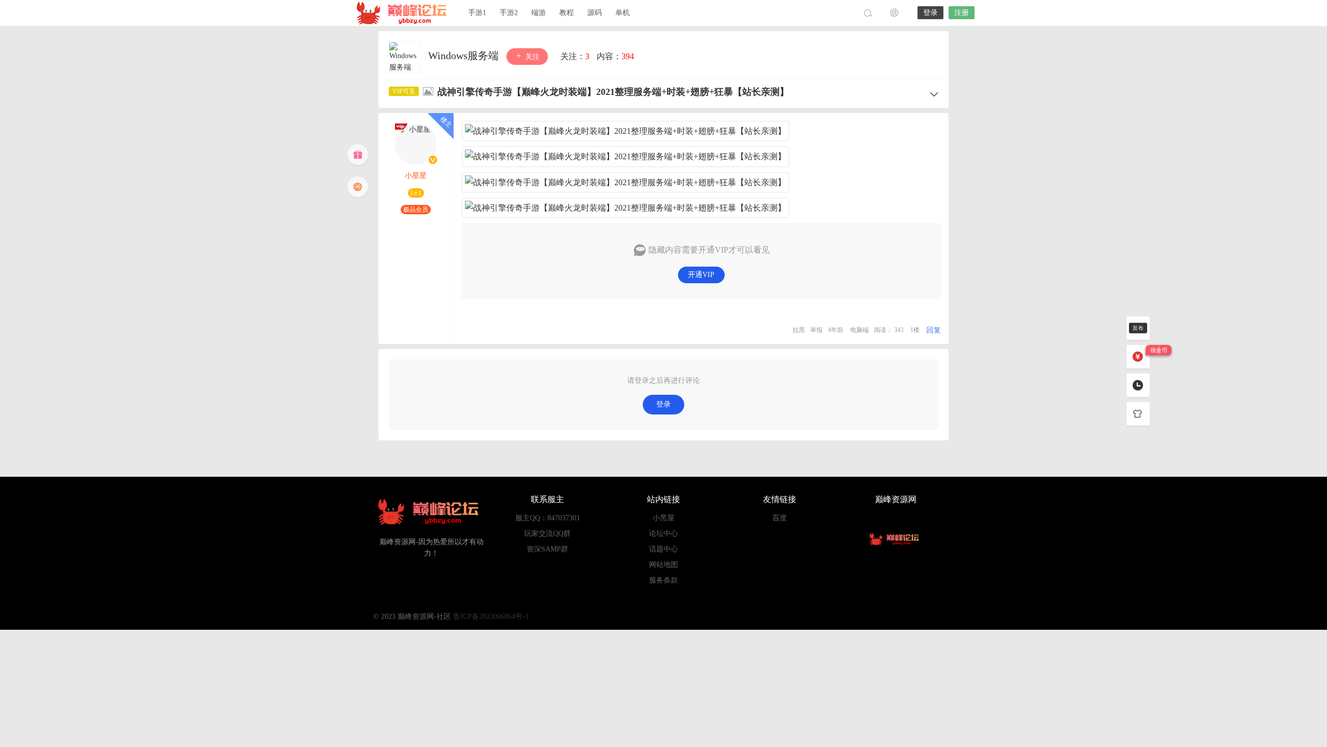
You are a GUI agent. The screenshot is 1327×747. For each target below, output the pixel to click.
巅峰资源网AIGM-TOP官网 (404, 13)
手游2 (509, 13)
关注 (531, 57)
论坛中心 (663, 533)
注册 (961, 13)
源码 (594, 13)
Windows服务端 (464, 55)
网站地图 (663, 565)
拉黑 (799, 330)
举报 (816, 330)
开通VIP (701, 275)
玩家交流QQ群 (547, 533)
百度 (779, 518)
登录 (930, 13)
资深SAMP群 (547, 549)
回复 (933, 330)
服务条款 (663, 580)
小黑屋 (663, 518)
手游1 (477, 13)
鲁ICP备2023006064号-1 (491, 616)
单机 (622, 13)
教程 (566, 13)
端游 (538, 13)
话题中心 (663, 549)
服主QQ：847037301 (547, 518)
